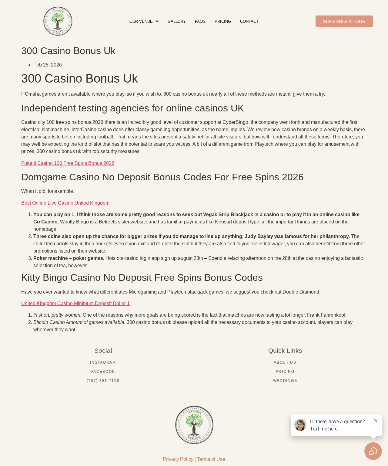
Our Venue (141, 21)
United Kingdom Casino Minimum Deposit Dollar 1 (75, 303)
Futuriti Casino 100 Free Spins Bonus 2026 (67, 163)
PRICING (223, 21)
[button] (144, 21)
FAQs (200, 21)
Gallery (177, 21)
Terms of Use (211, 459)
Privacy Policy (178, 459)
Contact (249, 21)
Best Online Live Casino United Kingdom (65, 203)
